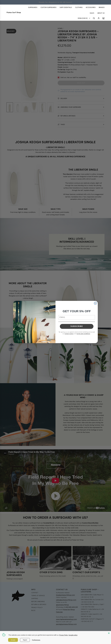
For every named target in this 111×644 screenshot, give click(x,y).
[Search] (93, 18)
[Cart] (103, 18)
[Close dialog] (95, 303)
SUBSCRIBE (76, 326)
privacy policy (69, 333)
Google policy (73, 635)
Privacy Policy (63, 635)
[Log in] (98, 18)
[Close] (109, 633)
